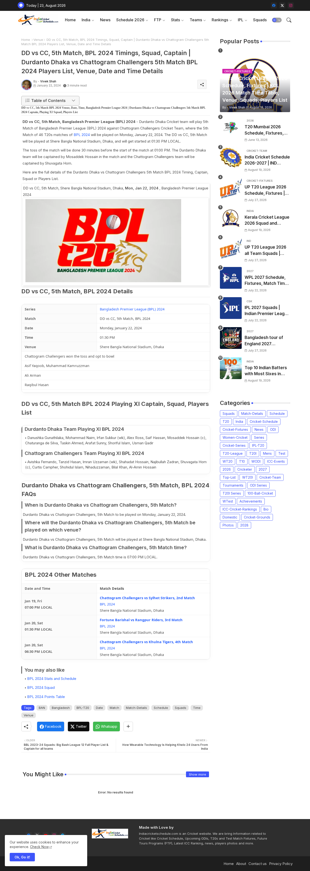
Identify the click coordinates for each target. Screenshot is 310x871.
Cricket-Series (234, 445)
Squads (260, 19)
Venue (38, 40)
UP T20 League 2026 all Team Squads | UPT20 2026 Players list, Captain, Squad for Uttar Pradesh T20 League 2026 (267, 251)
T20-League (233, 453)
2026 (227, 469)
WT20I (247, 477)
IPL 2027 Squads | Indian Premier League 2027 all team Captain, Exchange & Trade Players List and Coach (267, 311)
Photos (228, 525)
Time (197, 708)
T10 (242, 461)
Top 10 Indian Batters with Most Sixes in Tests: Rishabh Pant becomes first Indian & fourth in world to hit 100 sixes (267, 371)
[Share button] (128, 726)
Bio (266, 509)
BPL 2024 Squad (41, 687)
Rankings (220, 19)
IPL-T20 (258, 445)
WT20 (227, 461)
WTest (228, 501)
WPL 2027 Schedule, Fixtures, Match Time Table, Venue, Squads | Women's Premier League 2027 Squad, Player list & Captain (266, 281)
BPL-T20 (83, 708)
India (86, 19)
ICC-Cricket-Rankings (240, 509)
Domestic (230, 517)
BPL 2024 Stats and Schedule (51, 678)
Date (99, 708)
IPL (240, 19)
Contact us (257, 863)
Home (70, 19)
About (241, 863)
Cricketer (244, 469)
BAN (42, 708)
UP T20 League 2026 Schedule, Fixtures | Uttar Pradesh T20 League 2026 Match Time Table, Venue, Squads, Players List (265, 190)
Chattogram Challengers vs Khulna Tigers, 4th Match (146, 641)
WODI (256, 461)
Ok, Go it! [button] (22, 857)
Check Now (39, 847)
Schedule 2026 (130, 19)
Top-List (229, 477)
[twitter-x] (282, 5)
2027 (263, 469)
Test (281, 453)
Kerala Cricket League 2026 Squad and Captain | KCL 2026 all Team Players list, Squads (267, 221)
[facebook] (274, 5)
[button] (277, 20)
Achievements (251, 501)
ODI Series (258, 485)
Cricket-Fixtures (235, 429)
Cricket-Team (270, 477)
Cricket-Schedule (264, 421)
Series (259, 437)
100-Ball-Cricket (260, 493)
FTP (157, 19)
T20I (252, 453)
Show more (197, 774)
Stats (175, 19)
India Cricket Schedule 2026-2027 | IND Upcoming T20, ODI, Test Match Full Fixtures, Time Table (267, 160)
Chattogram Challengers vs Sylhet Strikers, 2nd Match (147, 597)
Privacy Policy (281, 863)
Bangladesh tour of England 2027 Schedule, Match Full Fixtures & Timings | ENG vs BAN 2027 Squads (265, 341)
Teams (196, 19)
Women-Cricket (235, 437)
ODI (273, 429)
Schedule (161, 708)
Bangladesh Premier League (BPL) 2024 (132, 309)
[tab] (70, 20)
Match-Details (136, 708)
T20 (226, 421)
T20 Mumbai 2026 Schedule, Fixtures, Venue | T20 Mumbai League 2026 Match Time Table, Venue (265, 130)
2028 (244, 525)
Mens (267, 453)
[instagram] (291, 5)
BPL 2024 (82, 134)
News (105, 19)
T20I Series (232, 493)
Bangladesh (61, 708)
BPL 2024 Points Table (46, 696)
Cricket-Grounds (257, 517)
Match (114, 708)
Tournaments (233, 485)
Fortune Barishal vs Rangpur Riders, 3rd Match (141, 619)
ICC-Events (276, 461)
